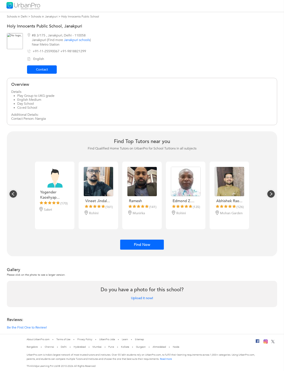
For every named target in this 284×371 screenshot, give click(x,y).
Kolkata (125, 347)
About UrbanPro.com (38, 339)
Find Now (142, 244)
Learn (125, 339)
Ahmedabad (159, 347)
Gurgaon (141, 347)
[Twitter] (273, 342)
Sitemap (139, 339)
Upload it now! (142, 298)
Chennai (49, 347)
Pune (111, 347)
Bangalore (32, 347)
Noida (176, 347)
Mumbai (97, 347)
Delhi (64, 347)
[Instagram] (265, 343)
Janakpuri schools (77, 40)
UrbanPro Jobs (107, 339)
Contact (42, 69)
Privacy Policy (84, 339)
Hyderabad (80, 347)
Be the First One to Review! (27, 327)
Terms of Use (63, 339)
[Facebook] (257, 342)
